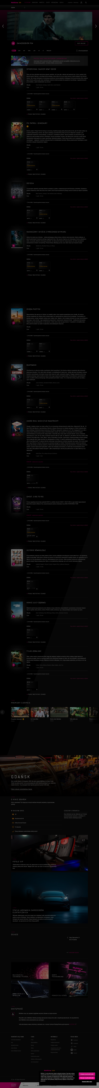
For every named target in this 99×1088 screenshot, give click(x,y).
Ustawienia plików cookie (87, 1081)
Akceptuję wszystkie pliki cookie (87, 1074)
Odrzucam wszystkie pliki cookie (87, 1078)
